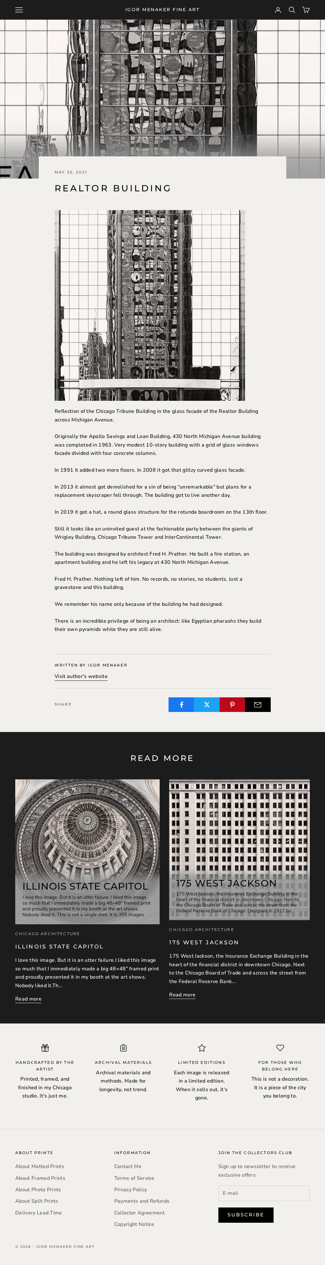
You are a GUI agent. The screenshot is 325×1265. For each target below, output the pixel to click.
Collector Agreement (139, 1212)
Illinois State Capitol (59, 946)
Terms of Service (134, 1178)
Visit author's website (81, 676)
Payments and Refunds (141, 1201)
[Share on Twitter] (206, 705)
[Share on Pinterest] (232, 705)
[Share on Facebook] (181, 705)
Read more (28, 998)
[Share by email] (257, 705)
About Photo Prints (38, 1189)
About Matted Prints (39, 1166)
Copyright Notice (134, 1224)
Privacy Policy (130, 1189)
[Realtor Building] (150, 305)
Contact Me (128, 1166)
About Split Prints (36, 1201)
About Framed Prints (40, 1178)
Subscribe (246, 1215)
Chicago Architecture (47, 933)
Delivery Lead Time (38, 1212)
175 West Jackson (204, 942)
